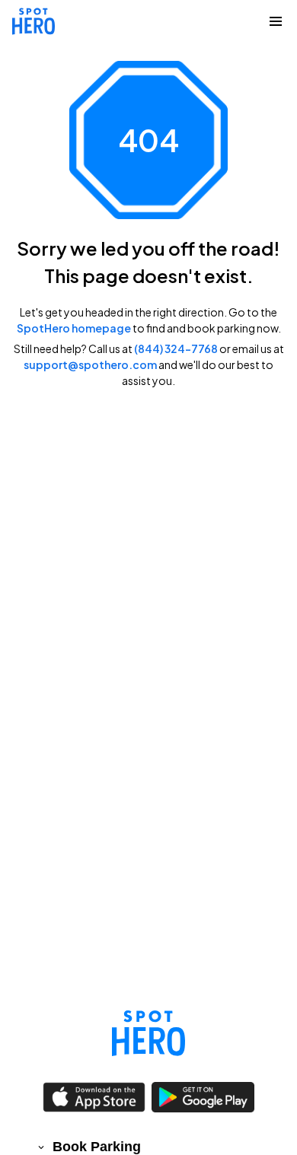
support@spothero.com (90, 364)
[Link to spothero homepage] (148, 1033)
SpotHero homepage (74, 328)
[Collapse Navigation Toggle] (276, 21)
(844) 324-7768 (176, 348)
